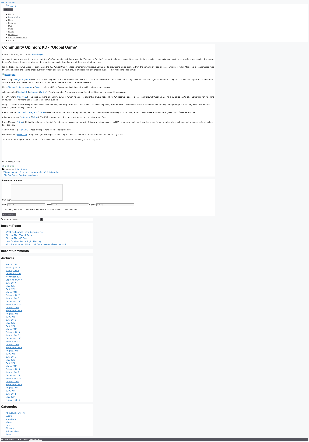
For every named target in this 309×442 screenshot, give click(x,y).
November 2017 (13, 277)
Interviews (13, 34)
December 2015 (13, 338)
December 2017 (13, 273)
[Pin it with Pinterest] (8, 166)
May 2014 (10, 397)
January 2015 (12, 372)
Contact (12, 40)
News (10, 20)
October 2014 (12, 381)
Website (92, 204)
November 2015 (13, 341)
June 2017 (11, 283)
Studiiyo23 (22, 92)
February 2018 (13, 267)
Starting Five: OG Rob (16, 238)
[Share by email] (13, 166)
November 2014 (13, 378)
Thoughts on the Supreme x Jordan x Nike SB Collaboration (31, 172)
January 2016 (12, 335)
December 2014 (13, 375)
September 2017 (14, 280)
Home (11, 14)
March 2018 (11, 264)
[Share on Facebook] (3, 166)
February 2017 (13, 295)
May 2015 (10, 360)
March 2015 (11, 366)
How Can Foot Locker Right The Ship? (24, 241)
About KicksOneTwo (17, 37)
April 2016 (11, 326)
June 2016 (11, 320)
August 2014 (12, 388)
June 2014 (11, 394)
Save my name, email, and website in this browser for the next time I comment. (41, 209)
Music (11, 26)
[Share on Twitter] (6, 166)
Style (10, 29)
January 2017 (12, 298)
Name (4, 204)
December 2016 (13, 301)
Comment (6, 200)
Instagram (18, 79)
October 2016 (12, 307)
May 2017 (10, 286)
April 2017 (10, 289)
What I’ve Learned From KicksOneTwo (24, 232)
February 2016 (13, 332)
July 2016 (10, 317)
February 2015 (13, 369)
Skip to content (8, 2)
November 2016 (13, 304)
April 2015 (10, 363)
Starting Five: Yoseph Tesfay (20, 235)
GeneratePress (35, 439)
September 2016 (14, 310)
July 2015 (10, 354)
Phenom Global (15, 87)
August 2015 (12, 351)
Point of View (14, 17)
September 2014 (14, 384)
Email (48, 204)
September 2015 (14, 347)
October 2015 (12, 344)
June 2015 (11, 357)
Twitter (28, 79)
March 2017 (11, 292)
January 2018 (12, 270)
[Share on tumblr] (11, 166)
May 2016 (10, 323)
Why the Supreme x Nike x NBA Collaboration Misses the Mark (36, 244)
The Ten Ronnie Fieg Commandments (21, 175)
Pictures (12, 23)
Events (11, 31)
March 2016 (11, 329)
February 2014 (13, 400)
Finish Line (20, 112)
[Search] (41, 219)
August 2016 (12, 314)
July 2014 (10, 391)
